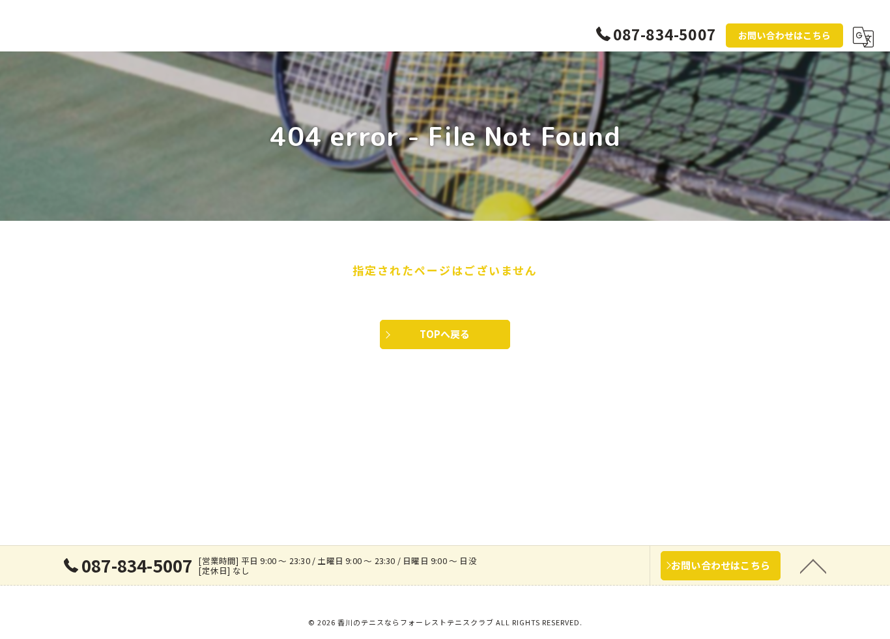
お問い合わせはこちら (784, 35)
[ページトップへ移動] (813, 565)
